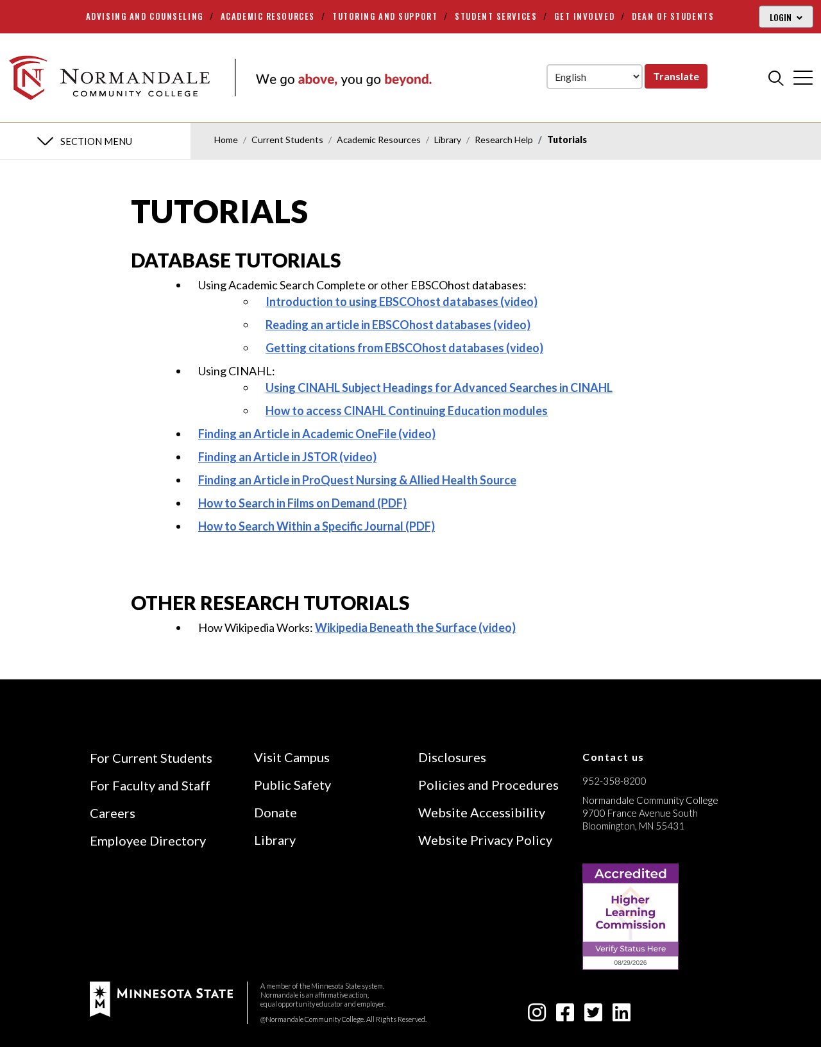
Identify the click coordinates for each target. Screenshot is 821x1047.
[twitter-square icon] (593, 1016)
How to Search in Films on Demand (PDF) (302, 503)
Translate (676, 76)
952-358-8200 (614, 781)
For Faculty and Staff (150, 785)
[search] (776, 77)
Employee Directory (148, 840)
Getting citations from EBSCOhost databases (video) (404, 348)
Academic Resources (268, 16)
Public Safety (292, 784)
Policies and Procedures (488, 784)
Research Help (504, 139)
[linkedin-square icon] (622, 1016)
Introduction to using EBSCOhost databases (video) (401, 301)
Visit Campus (292, 757)
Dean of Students (673, 16)
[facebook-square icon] (565, 1016)
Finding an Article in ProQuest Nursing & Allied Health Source (357, 480)
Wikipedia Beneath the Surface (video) (415, 627)
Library (447, 139)
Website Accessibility (481, 812)
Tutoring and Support (384, 16)
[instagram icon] (537, 1016)
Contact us (613, 757)
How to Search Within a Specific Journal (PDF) (316, 526)
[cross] (803, 78)
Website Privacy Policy (485, 839)
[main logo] (220, 77)
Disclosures (452, 757)
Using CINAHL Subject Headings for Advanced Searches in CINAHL (439, 387)
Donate (275, 812)
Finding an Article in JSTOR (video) (287, 457)
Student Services (496, 16)
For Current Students (151, 757)
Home (226, 139)
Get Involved (584, 16)
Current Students (287, 139)
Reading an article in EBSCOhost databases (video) (398, 325)
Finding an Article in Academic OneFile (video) (317, 434)
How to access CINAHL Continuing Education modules (407, 411)
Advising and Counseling (144, 16)
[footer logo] (161, 998)
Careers (112, 813)
